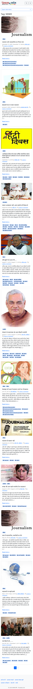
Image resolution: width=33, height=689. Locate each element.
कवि (10, 177)
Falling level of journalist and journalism (13, 65)
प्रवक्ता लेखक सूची (19, 680)
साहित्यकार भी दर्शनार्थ (8, 230)
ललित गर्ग (14, 207)
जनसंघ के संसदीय (18, 281)
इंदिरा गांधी (18, 353)
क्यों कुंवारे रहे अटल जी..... (8, 281)
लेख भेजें (12, 683)
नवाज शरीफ (6, 357)
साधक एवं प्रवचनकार (12, 228)
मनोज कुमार (13, 537)
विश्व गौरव (22, 489)
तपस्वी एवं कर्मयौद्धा (23, 225)
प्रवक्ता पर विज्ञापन (5, 683)
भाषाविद (22, 283)
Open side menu (7, 9)
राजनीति (4, 329)
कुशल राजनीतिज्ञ (18, 279)
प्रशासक (11, 283)
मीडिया (4, 39)
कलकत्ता (24, 353)
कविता (4, 102)
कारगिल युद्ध (10, 355)
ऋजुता (12, 225)
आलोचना (4, 483)
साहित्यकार (21, 228)
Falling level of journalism (10, 61)
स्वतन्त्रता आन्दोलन (7, 179)
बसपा (26, 660)
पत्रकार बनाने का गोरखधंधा (8, 414)
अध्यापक (5, 177)
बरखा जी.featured (22, 506)
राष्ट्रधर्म (12, 285)
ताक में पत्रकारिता (21, 555)
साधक (5, 228)
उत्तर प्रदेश (15, 660)
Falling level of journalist (10, 63)
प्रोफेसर (21, 177)
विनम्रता (21, 227)
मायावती (5, 662)
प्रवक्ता (11, 227)
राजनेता (16, 227)
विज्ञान (4, 257)
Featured (6, 225)
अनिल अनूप (27, 44)
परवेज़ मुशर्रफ (18, 357)
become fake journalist (9, 407)
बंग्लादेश (16, 283)
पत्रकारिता (6, 557)
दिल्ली (23, 355)
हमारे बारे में (3, 680)
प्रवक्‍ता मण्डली (10, 680)
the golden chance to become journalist (13, 412)
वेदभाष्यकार (27, 177)
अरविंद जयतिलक (20, 593)
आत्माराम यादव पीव (24, 107)
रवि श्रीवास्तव (13, 391)
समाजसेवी (28, 227)
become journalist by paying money (12, 409)
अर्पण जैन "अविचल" (25, 334)
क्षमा (17, 225)
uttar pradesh (7, 660)
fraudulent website (8, 411)
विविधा (8, 386)
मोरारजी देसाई (6, 285)
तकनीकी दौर (13, 555)
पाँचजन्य (5, 283)
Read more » (6, 58)
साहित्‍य (4, 151)
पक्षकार (12, 460)
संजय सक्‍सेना (23, 643)
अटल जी (12, 353)
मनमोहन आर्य (16, 160)
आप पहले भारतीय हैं (7, 506)
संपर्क (17, 683)
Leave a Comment (8, 46)
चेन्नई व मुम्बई (17, 355)
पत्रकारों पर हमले (13, 613)
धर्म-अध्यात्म (5, 202)
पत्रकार (27, 65)
